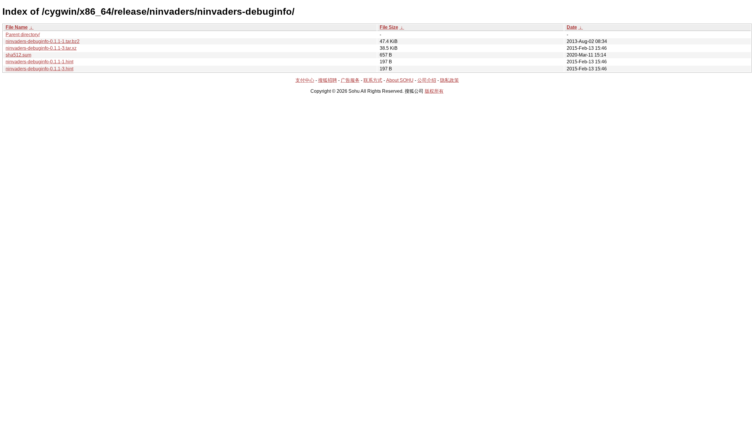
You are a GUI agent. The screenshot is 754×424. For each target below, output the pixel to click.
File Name (17, 27)
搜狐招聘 (327, 80)
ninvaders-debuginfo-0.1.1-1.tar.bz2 (43, 41)
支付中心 (304, 80)
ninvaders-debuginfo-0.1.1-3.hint (39, 68)
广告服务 (350, 80)
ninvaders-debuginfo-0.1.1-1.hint (39, 61)
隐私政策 (449, 80)
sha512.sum (18, 54)
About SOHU (400, 80)
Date (572, 27)
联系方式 (372, 80)
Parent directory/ (23, 34)
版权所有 (434, 91)
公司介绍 (426, 80)
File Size (389, 27)
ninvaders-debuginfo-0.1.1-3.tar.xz (41, 48)
